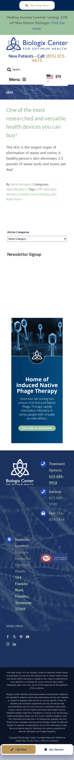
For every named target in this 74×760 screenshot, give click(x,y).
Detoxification (16, 189)
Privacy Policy (33, 740)
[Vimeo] (21, 636)
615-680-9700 (56, 501)
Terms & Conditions (49, 740)
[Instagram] (7, 644)
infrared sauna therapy (33, 194)
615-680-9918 (56, 479)
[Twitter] (14, 636)
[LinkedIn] (14, 644)
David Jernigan (20, 184)
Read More (13, 199)
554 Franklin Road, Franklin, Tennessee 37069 (23, 593)
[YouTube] (27, 636)
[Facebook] (7, 636)
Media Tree (20, 740)
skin (54, 194)
